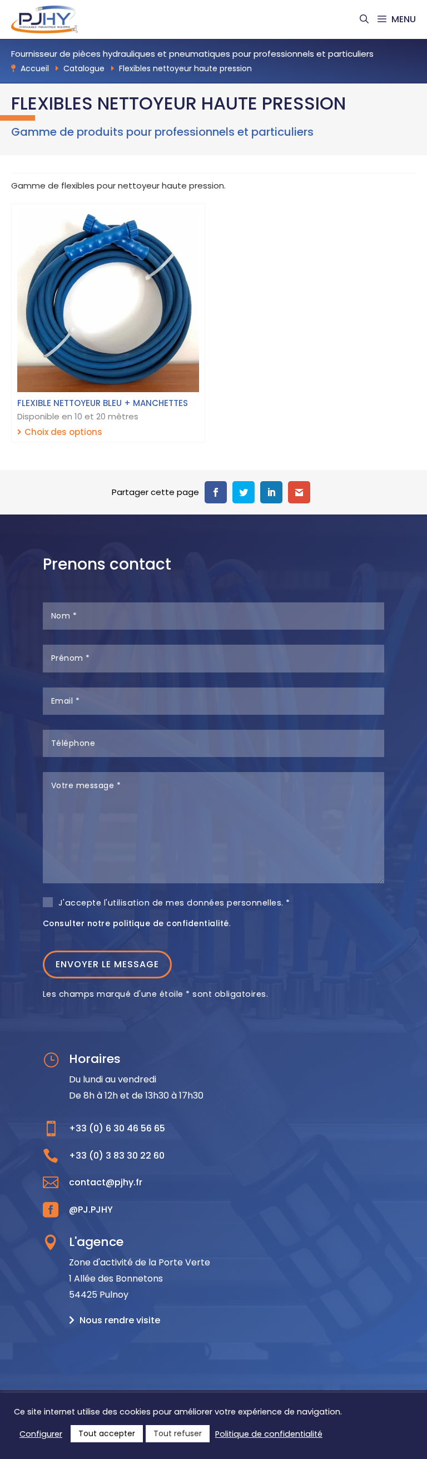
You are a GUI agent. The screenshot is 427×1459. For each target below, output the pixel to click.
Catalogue (84, 68)
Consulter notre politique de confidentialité (136, 923)
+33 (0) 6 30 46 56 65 (117, 1128)
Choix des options (63, 432)
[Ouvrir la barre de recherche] (364, 19)
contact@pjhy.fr (105, 1182)
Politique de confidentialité (268, 1434)
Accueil (35, 68)
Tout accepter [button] (106, 1433)
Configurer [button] (40, 1434)
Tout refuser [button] (177, 1433)
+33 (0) (117, 1155)
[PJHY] (44, 19)
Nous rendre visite (120, 1320)
